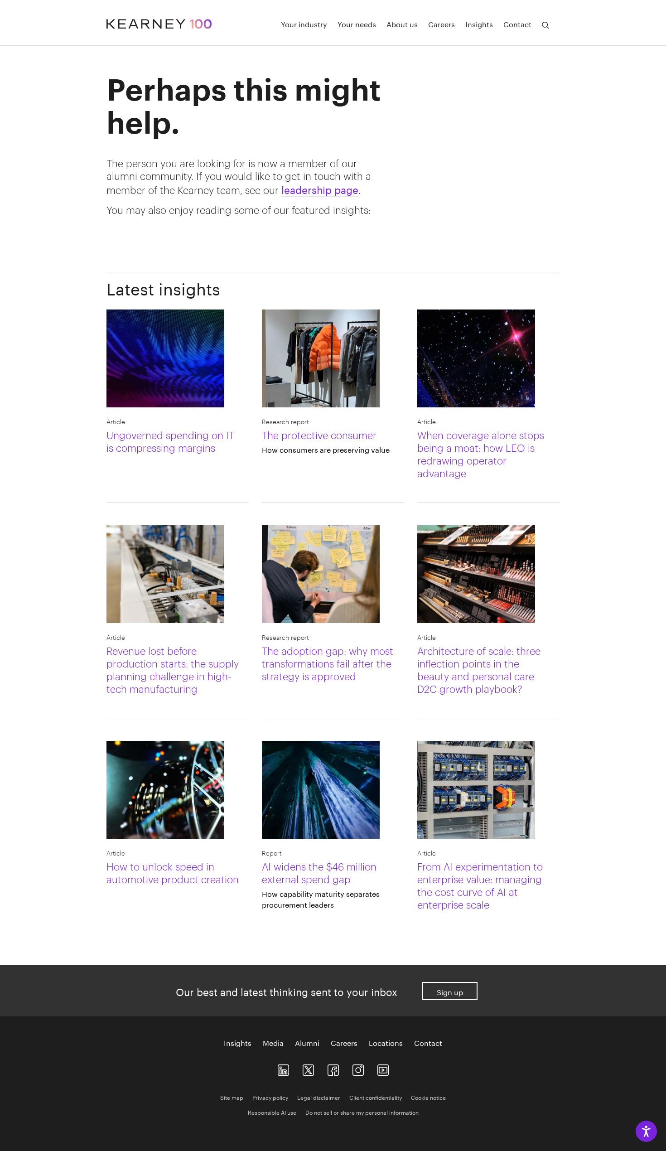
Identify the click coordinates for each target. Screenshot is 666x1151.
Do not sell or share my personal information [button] (362, 1111)
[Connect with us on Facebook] (333, 1068)
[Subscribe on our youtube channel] (383, 1068)
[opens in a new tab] (358, 1068)
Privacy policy (270, 1097)
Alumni (307, 1042)
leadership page (319, 188)
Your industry (304, 23)
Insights (479, 23)
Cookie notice (428, 1097)
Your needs (357, 23)
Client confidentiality (375, 1097)
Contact (517, 23)
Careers (441, 23)
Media (273, 1042)
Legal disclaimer (318, 1097)
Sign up (450, 991)
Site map (231, 1097)
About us (402, 23)
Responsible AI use (272, 1111)
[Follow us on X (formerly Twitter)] (308, 1068)
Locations (386, 1042)
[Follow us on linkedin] (283, 1068)
